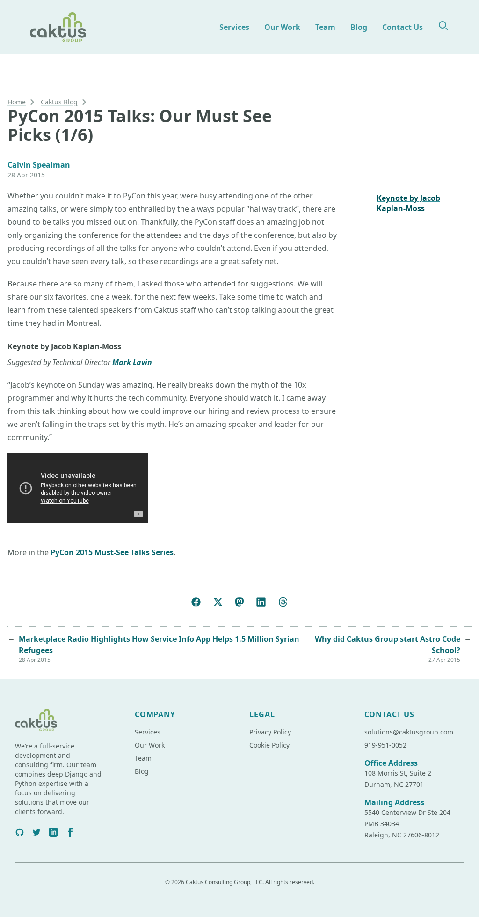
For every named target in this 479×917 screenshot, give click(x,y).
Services (234, 27)
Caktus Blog (59, 101)
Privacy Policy (270, 731)
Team (325, 27)
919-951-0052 (385, 745)
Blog (358, 27)
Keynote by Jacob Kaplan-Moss (408, 203)
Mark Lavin (132, 362)
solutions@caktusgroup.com (408, 731)
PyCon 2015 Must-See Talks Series (112, 552)
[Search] (443, 25)
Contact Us (402, 27)
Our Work (282, 27)
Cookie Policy (269, 745)
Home (16, 101)
